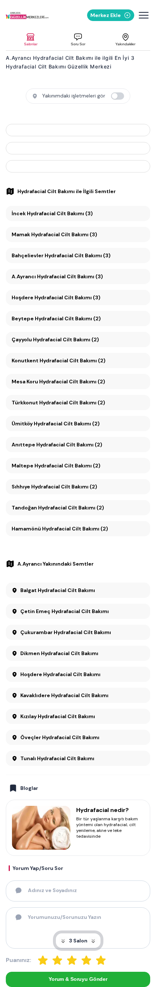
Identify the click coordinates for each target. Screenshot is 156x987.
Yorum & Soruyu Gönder (78, 979)
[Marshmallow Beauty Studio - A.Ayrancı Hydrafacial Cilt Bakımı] (78, 148)
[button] (30, 39)
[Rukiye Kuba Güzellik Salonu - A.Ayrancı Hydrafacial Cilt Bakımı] (78, 166)
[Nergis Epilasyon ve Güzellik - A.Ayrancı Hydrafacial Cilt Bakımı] (78, 130)
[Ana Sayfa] (27, 15)
